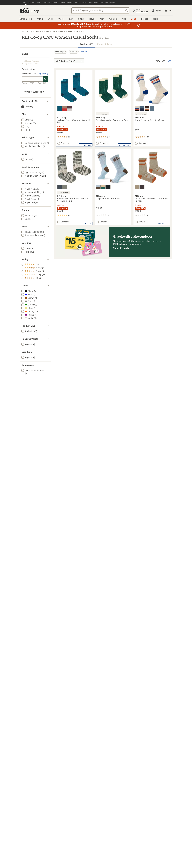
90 (169, 60)
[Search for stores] (45, 79)
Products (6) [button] (86, 44)
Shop (35, 11)
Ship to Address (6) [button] (35, 91)
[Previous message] (53, 25)
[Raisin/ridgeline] (147, 108)
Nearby (45, 73)
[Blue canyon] (59, 108)
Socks (46, 31)
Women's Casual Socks (75, 31)
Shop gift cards (121, 248)
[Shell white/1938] (137, 108)
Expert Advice (104, 44)
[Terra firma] (142, 187)
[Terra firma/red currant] (64, 108)
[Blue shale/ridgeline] (152, 108)
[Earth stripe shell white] (69, 108)
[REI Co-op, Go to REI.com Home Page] (24, 10)
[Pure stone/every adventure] (103, 187)
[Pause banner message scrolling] (138, 25)
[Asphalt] (59, 187)
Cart (170, 10)
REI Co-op (26, 31)
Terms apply (134, 244)
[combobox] (100, 10)
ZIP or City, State (29, 74)
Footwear (37, 31)
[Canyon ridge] (137, 187)
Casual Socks (57, 31)
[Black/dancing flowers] (108, 187)
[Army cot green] (64, 187)
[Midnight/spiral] (142, 108)
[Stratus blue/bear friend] (98, 187)
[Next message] (134, 25)
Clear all (83, 52)
